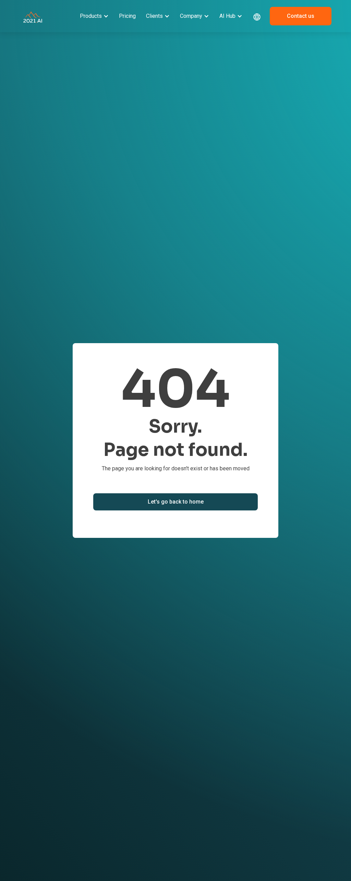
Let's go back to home (176, 501)
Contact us (300, 16)
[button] (94, 16)
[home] (32, 16)
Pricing (127, 16)
